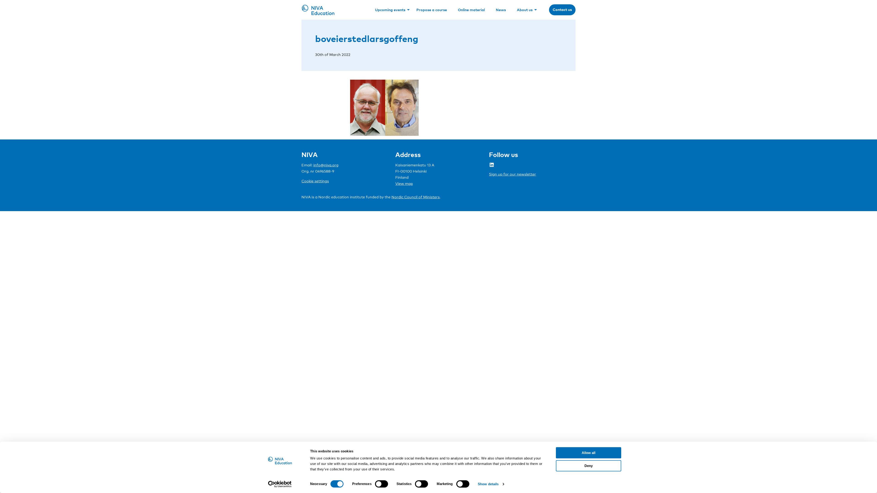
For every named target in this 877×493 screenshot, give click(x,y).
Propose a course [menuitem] (431, 10)
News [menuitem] (501, 10)
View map (404, 183)
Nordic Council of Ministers (415, 197)
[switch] (381, 484)
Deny (588, 466)
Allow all (588, 453)
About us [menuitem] (525, 10)
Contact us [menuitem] (562, 9)
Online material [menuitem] (471, 10)
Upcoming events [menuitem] (390, 10)
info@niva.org (325, 165)
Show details (488, 484)
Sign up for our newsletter (512, 174)
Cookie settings (315, 181)
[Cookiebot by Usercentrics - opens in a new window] (280, 484)
